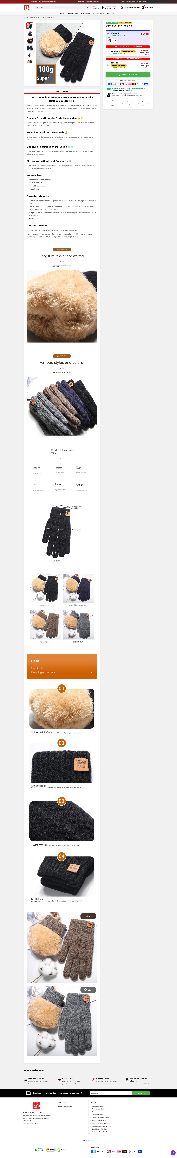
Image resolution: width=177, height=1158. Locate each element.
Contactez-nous (97, 1106)
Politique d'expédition (99, 1120)
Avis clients (95, 1112)
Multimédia (111, 13)
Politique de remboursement (101, 1123)
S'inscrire (141, 1093)
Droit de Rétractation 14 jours (101, 1132)
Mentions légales (97, 1115)
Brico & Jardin (86, 13)
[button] (128, 37)
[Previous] (22, 1)
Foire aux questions (98, 1109)
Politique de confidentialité (100, 1117)
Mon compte (109, 8)
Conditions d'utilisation (99, 1129)
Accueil (26, 17)
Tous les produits (35, 17)
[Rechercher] (88, 7)
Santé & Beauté (99, 13)
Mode (62, 13)
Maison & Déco (73, 13)
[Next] (155, 1)
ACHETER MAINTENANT (129, 75)
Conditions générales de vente (101, 1126)
